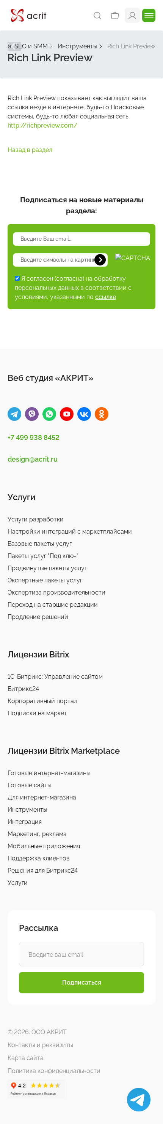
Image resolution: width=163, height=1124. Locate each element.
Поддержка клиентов (39, 858)
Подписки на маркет (37, 713)
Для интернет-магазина (42, 797)
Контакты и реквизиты (40, 1045)
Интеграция (25, 821)
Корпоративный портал (42, 701)
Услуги (18, 882)
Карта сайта (26, 1058)
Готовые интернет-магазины (49, 773)
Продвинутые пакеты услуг (47, 568)
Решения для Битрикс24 (43, 870)
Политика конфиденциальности (54, 1070)
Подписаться (81, 982)
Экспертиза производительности (56, 592)
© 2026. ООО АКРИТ (37, 1032)
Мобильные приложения (44, 846)
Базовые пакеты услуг (40, 543)
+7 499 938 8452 (34, 437)
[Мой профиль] (132, 15)
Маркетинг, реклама (37, 834)
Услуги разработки (36, 519)
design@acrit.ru (33, 459)
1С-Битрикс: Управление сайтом (55, 676)
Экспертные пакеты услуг (45, 580)
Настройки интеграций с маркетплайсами (70, 531)
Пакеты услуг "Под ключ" (43, 556)
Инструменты (27, 809)
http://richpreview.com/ (42, 125)
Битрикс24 (23, 688)
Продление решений (38, 616)
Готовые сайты (30, 785)
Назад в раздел (30, 149)
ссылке (105, 297)
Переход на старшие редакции (53, 604)
